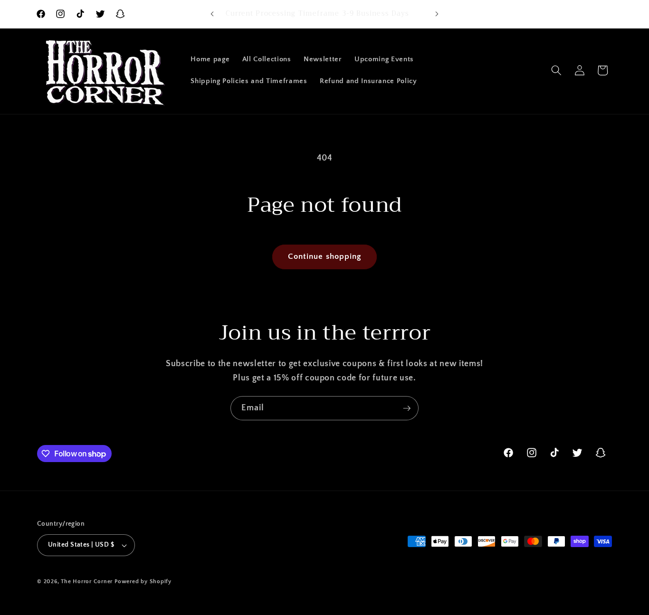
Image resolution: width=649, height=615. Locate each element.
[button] (556, 70)
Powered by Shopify (143, 581)
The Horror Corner (87, 581)
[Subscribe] (406, 408)
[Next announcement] (437, 14)
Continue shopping (325, 256)
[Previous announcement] (212, 14)
